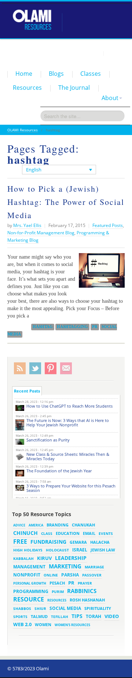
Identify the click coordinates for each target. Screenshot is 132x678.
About (110, 98)
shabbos (22, 608)
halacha (100, 542)
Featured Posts (107, 225)
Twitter (35, 368)
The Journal (74, 88)
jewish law (103, 550)
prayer (85, 583)
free (20, 541)
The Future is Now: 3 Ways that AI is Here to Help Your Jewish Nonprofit (67, 422)
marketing (65, 566)
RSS (20, 368)
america (36, 525)
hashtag (43, 326)
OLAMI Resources (22, 129)
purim (58, 591)
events (106, 533)
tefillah (59, 616)
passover (92, 575)
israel (79, 550)
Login (94, 53)
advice (19, 525)
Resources (27, 88)
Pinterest (50, 368)
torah (93, 616)
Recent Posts (27, 391)
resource (28, 599)
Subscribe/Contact (66, 368)
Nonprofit (26, 575)
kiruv (44, 558)
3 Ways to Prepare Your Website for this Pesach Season (70, 488)
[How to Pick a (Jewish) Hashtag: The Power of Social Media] (100, 273)
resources (56, 600)
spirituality (97, 608)
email (89, 533)
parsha (70, 575)
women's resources (72, 624)
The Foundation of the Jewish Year (59, 470)
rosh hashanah (87, 600)
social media (65, 608)
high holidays (28, 550)
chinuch (25, 532)
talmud (39, 616)
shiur (40, 608)
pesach (57, 583)
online (51, 575)
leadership (71, 557)
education (68, 533)
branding (58, 525)
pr (95, 326)
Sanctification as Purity (48, 440)
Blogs (56, 74)
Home (23, 74)
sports (20, 616)
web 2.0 (22, 624)
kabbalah (23, 558)
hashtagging (72, 326)
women (43, 624)
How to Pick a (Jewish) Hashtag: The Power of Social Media (65, 201)
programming (30, 591)
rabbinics (81, 590)
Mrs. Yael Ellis (27, 225)
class (46, 533)
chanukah (83, 525)
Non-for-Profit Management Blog (40, 233)
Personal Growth (29, 583)
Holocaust (57, 550)
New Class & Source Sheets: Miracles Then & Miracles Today (67, 456)
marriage (94, 566)
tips (77, 616)
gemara (78, 542)
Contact (115, 53)
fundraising (48, 541)
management (29, 566)
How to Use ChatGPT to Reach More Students (69, 406)
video (111, 616)
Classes (90, 74)
